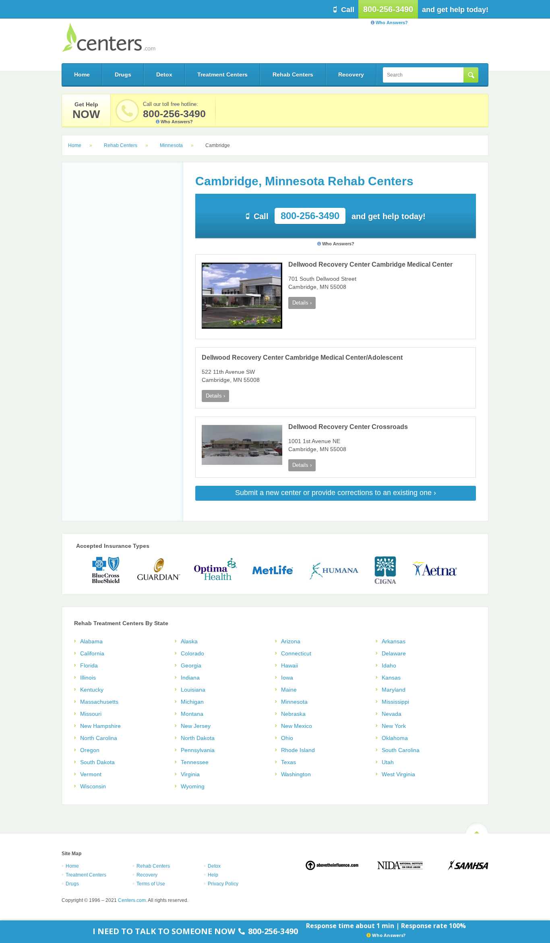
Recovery (351, 74)
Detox (164, 74)
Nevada (391, 714)
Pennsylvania (198, 750)
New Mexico (296, 726)
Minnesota (171, 145)
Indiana (190, 677)
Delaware (394, 653)
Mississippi (395, 701)
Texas (288, 762)
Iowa (287, 677)
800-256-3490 (388, 9)
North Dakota (198, 738)
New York (394, 726)
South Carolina (401, 750)
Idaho (389, 665)
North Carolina (98, 738)
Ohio (287, 738)
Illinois (88, 677)
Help (213, 875)
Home (82, 74)
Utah (388, 762)
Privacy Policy (223, 884)
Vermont (90, 774)
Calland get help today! (340, 215)
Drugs (123, 74)
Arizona (290, 641)
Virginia (190, 774)
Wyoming (193, 786)
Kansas (391, 677)
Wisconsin (93, 786)
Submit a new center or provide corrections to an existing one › (335, 493)
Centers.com (108, 37)
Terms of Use (150, 884)
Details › (302, 303)
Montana (192, 714)
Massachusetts (99, 701)
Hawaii (289, 665)
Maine (289, 689)
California (92, 653)
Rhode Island (298, 750)
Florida (89, 665)
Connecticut (296, 653)
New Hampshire (100, 726)
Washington (296, 774)
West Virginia (398, 774)
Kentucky (91, 689)
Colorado (192, 653)
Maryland (393, 689)
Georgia (191, 665)
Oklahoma (395, 738)
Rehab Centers (293, 74)
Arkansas (393, 641)
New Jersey (196, 726)
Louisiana (193, 689)
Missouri (90, 714)
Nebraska (293, 714)
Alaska (189, 641)
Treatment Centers (222, 74)
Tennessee (195, 762)
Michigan (192, 701)
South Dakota (97, 762)
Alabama (91, 641)
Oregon (89, 750)
